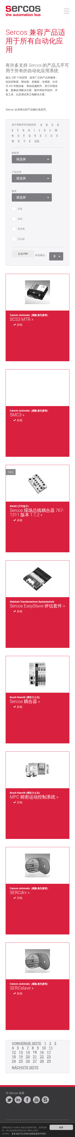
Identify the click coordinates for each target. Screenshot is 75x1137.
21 (35, 1057)
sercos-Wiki (45, 1099)
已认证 (21, 239)
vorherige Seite (26, 1043)
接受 (61, 1127)
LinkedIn (18, 1099)
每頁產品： (41, 255)
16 (42, 1052)
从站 (20, 219)
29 (49, 1061)
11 (51, 1048)
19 (21, 1057)
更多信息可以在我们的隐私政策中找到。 (30, 1133)
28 (42, 1061)
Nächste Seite (25, 1067)
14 (28, 1052)
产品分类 (16, 172)
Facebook (27, 1099)
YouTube (36, 1099)
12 (14, 1052)
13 (21, 1052)
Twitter (9, 1099)
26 (28, 1061)
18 (14, 1057)
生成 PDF (23, 253)
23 (49, 1057)
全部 (36, 141)
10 (44, 1048)
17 (49, 1052)
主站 (20, 209)
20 (28, 1057)
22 (42, 1057)
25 (21, 1061)
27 (35, 1061)
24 (14, 1061)
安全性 (21, 229)
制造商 (15, 153)
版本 (14, 191)
